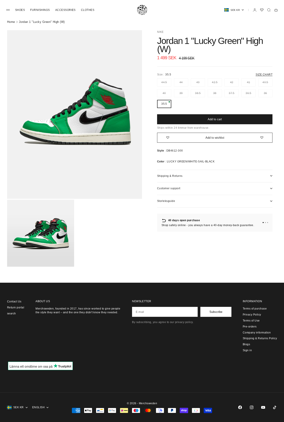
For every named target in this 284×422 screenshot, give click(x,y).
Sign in (247, 350)
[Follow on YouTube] (263, 407)
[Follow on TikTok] (274, 407)
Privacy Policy (252, 314)
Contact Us (14, 301)
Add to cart (215, 119)
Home (11, 22)
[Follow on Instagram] (251, 407)
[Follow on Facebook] (240, 407)
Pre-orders (250, 326)
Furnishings (40, 10)
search (11, 313)
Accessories (65, 10)
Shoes (20, 10)
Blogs (246, 344)
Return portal (15, 307)
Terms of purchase (255, 308)
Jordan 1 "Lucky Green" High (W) (42, 22)
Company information (257, 332)
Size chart (264, 74)
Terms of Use (251, 320)
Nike (160, 32)
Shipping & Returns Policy (260, 338)
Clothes (87, 10)
